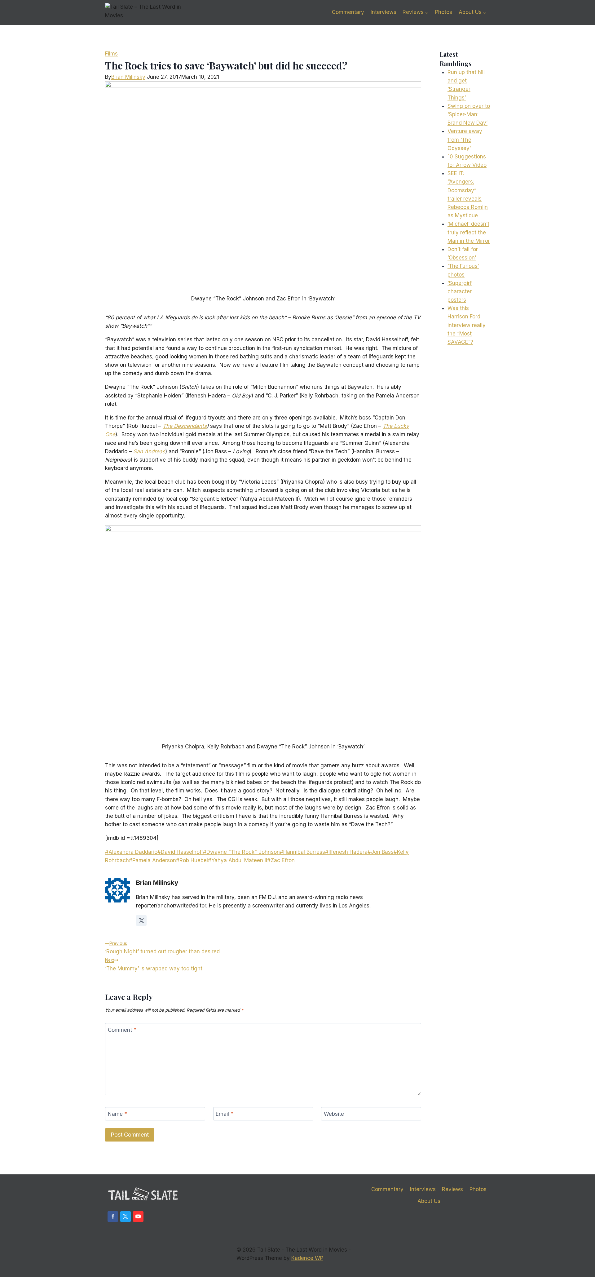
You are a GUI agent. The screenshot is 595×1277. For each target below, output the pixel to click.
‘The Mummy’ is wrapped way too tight (153, 964)
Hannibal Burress (302, 852)
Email (224, 1114)
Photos (443, 12)
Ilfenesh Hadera (346, 852)
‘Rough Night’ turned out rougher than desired (162, 948)
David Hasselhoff (180, 852)
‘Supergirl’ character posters (459, 291)
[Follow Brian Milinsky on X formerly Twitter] (141, 920)
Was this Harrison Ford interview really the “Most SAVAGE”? (466, 325)
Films (111, 54)
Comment (122, 1030)
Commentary (348, 12)
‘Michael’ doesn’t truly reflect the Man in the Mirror (468, 232)
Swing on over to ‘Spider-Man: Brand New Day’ (468, 114)
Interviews (383, 12)
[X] (125, 1216)
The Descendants (185, 426)
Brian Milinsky (128, 77)
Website (334, 1114)
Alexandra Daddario (131, 852)
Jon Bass (381, 852)
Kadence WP (307, 1258)
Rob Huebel (192, 860)
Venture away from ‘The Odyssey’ (464, 139)
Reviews (452, 1189)
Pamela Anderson (152, 860)
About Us (428, 1201)
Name (117, 1114)
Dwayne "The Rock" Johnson (241, 852)
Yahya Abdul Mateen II (237, 860)
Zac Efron (281, 860)
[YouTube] (138, 1216)
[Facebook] (113, 1216)
